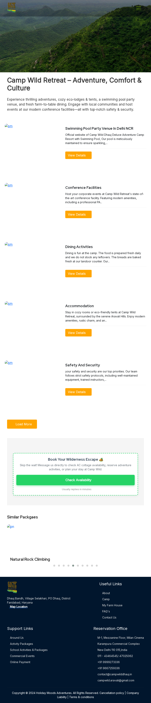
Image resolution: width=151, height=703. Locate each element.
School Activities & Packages (28, 650)
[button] (54, 566)
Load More (23, 424)
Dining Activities (79, 246)
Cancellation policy (111, 693)
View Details (77, 155)
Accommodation (79, 306)
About (105, 593)
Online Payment (19, 662)
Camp (105, 599)
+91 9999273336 (109, 662)
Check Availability (77, 480)
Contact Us (108, 617)
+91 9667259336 (109, 668)
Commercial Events (22, 656)
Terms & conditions (81, 697)
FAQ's (105, 611)
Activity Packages (21, 643)
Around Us (16, 637)
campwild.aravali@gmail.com (116, 680)
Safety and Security (82, 365)
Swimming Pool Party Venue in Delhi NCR (99, 128)
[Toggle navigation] (138, 8)
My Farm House (111, 605)
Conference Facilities (83, 187)
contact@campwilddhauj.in (115, 674)
